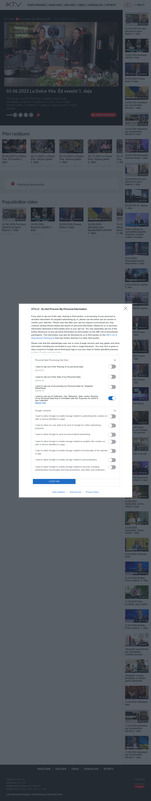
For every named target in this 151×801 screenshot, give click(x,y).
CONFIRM (54, 481)
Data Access (75, 492)
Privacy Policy (92, 492)
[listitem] (75, 360)
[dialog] (75, 401)
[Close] (126, 309)
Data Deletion (58, 492)
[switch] (112, 367)
